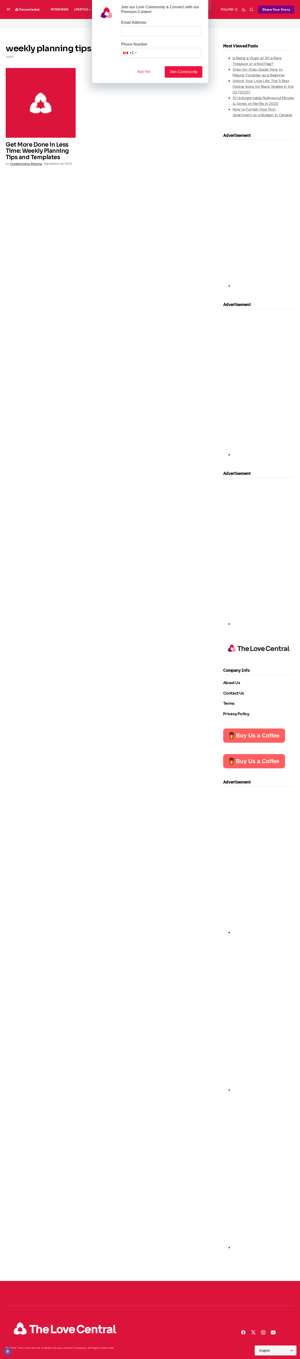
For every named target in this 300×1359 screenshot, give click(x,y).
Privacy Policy (236, 713)
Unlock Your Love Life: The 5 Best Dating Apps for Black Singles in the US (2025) (263, 86)
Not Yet (143, 72)
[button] (8, 9)
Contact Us (233, 693)
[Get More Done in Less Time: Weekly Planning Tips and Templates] (41, 103)
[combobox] (129, 53)
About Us (231, 682)
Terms (229, 703)
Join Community (184, 72)
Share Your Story (276, 9)
